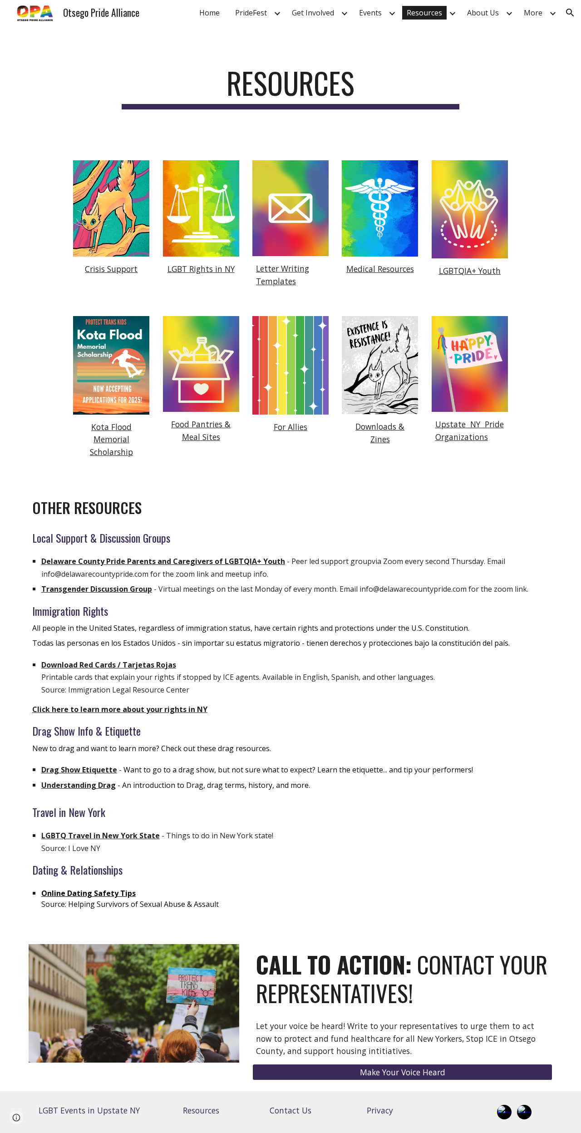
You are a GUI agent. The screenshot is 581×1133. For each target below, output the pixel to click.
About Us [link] (483, 13)
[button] (570, 13)
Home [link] (209, 13)
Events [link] (370, 13)
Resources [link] (424, 13)
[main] (290, 87)
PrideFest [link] (251, 13)
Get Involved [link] (313, 13)
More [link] (533, 13)
